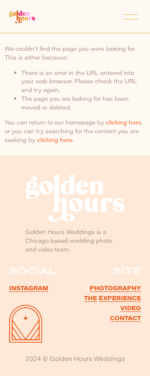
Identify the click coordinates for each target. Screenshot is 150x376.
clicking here (123, 122)
